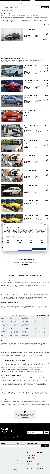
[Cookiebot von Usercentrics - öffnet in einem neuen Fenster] (42, 224)
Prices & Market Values (4, 15)
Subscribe (46, 432)
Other (34, 15)
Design (31, 15)
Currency (19, 443)
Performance (27, 15)
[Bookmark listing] (21, 29)
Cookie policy (41, 468)
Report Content (11, 457)
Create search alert (45, 7)
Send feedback (25, 417)
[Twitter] (31, 452)
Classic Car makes (20, 458)
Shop (18, 452)
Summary (37, 15)
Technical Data (18, 15)
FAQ (9, 455)
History (10, 15)
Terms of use (32, 468)
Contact (10, 452)
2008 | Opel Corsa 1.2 (30, 29)
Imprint (28, 468)
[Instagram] (38, 452)
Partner (2, 457)
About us (2, 452)
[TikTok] (41, 452)
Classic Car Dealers (20, 463)
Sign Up (24, 266)
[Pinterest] (34, 452)
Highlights (13, 15)
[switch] (19, 242)
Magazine (29, 3)
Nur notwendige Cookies (25, 249)
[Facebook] (28, 452)
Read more (3, 23)
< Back (2, 10)
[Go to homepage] (7, 3)
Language (3, 443)
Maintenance (23, 15)
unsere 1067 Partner (10, 229)
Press (2, 455)
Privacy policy (37, 468)
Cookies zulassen (39, 249)
